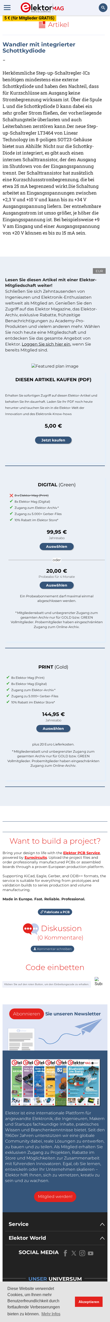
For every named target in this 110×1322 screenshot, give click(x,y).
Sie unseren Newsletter (57, 1014)
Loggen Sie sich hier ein (46, 344)
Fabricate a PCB (56, 912)
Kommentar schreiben (54, 949)
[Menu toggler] (7, 7)
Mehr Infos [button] (50, 1314)
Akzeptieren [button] (89, 1302)
